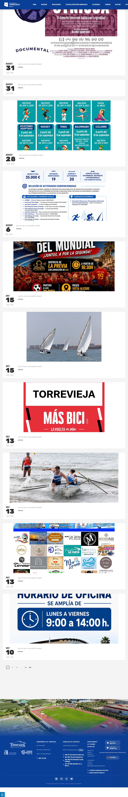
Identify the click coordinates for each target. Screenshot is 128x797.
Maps (81, 750)
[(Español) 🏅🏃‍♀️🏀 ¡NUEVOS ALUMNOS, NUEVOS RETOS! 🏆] (64, 125)
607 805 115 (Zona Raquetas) (74, 757)
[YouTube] (71, 779)
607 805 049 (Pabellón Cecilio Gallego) (74, 760)
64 (25, 667)
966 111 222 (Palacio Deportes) (74, 755)
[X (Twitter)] (66, 779)
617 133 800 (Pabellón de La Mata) (73, 765)
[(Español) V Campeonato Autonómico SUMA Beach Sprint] (64, 477)
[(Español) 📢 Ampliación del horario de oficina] (64, 618)
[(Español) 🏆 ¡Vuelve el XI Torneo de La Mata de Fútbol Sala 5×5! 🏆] (64, 548)
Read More (20, 67)
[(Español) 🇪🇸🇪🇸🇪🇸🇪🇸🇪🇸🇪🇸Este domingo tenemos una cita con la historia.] (64, 266)
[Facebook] (56, 779)
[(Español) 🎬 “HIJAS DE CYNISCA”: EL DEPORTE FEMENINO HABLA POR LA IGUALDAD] (64, 34)
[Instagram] (61, 779)
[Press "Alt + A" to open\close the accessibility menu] (2, 794)
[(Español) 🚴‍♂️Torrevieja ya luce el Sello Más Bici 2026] (64, 407)
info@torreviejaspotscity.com (92, 770)
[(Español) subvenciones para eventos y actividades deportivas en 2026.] (64, 196)
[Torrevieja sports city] (17, 4)
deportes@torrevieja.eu (92, 773)
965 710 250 (42, 758)
